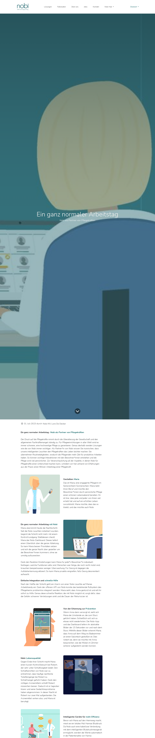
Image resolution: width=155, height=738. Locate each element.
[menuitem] (47, 7)
